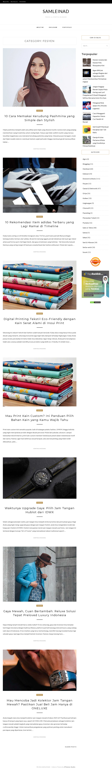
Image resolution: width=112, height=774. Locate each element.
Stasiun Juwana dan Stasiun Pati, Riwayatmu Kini (100, 62)
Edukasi (86, 174)
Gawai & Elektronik (90, 188)
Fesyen (39, 110)
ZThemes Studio (69, 767)
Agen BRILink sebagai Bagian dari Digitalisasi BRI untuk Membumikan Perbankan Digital (95, 76)
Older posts (70, 747)
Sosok (85, 252)
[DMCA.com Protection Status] (95, 303)
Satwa (85, 233)
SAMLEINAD (56, 11)
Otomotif (86, 208)
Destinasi (86, 169)
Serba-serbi (87, 247)
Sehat (85, 237)
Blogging (86, 164)
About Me (6, 1)
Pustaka (86, 223)
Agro (85, 159)
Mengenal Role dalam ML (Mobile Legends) (100, 105)
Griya (85, 193)
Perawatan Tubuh (89, 218)
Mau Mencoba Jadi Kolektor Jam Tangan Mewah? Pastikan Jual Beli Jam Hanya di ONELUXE (40, 704)
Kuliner (85, 198)
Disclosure (14, 1)
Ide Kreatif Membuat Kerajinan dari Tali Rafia (101, 129)
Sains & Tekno (88, 228)
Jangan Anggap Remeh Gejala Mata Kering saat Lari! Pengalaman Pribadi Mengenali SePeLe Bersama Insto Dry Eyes (95, 92)
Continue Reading (39, 148)
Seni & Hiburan (88, 242)
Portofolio (23, 1)
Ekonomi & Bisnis (89, 179)
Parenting (86, 213)
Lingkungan (87, 203)
